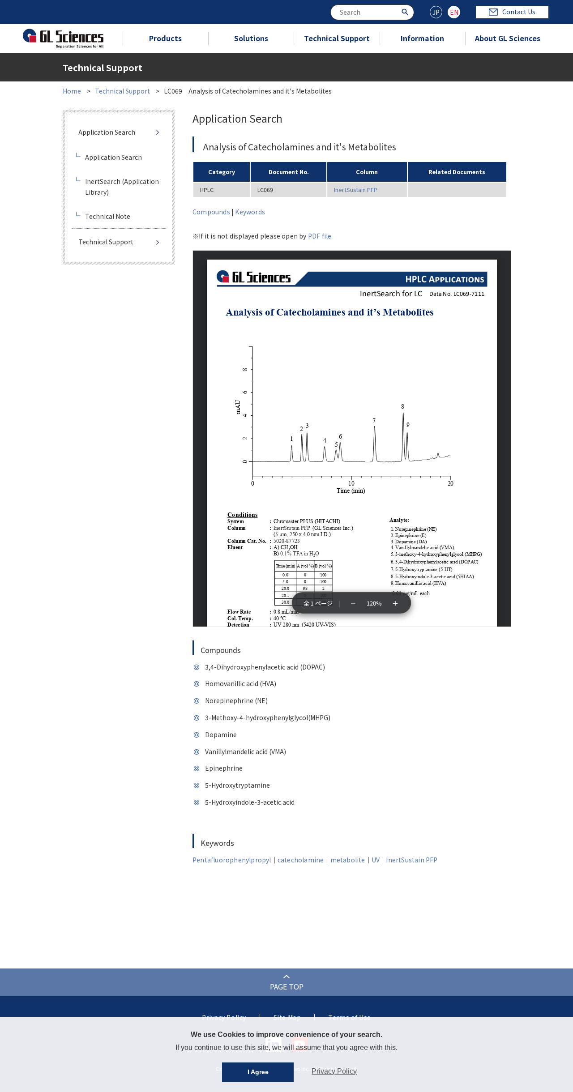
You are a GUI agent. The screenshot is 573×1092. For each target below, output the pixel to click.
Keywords (250, 211)
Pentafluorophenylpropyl (231, 859)
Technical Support (337, 38)
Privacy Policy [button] (334, 1071)
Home (72, 90)
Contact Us (518, 11)
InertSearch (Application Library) (122, 186)
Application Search (106, 132)
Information (422, 38)
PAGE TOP (287, 986)
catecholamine (301, 859)
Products (165, 38)
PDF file (320, 235)
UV (376, 859)
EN (454, 12)
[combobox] (372, 12)
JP (436, 12)
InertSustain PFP (355, 189)
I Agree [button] (258, 1071)
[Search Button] (406, 11)
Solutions (251, 38)
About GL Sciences (507, 38)
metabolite (347, 859)
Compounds (211, 211)
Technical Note (107, 216)
